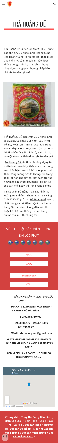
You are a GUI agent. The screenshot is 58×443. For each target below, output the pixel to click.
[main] (29, 25)
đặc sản (28, 49)
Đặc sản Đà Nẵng (18, 191)
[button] (3, 4)
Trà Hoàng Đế (12, 49)
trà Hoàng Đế (38, 199)
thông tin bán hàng (35, 211)
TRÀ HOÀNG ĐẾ (13, 136)
